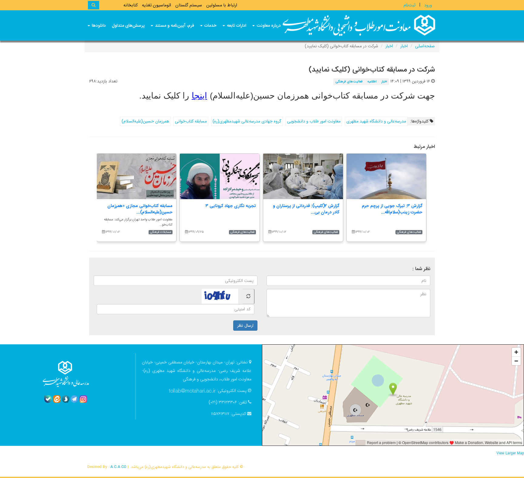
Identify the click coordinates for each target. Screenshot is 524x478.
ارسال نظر (245, 325)
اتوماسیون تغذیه (156, 5)
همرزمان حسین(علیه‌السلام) (145, 121)
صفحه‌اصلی (425, 46)
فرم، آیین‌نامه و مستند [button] (174, 25)
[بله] (48, 399)
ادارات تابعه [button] (236, 25)
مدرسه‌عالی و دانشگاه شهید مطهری (376, 121)
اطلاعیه (372, 81)
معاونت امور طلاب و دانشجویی (314, 121)
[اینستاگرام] (83, 399)
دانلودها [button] (98, 25)
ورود (428, 5)
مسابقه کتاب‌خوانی (191, 121)
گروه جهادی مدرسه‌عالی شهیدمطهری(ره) (247, 121)
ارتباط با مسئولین (221, 5)
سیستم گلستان (188, 5)
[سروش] (65, 399)
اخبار (404, 46)
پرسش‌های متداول (128, 25)
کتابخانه (130, 5)
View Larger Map (510, 453)
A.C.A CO (118, 467)
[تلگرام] (74, 399)
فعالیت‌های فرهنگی (349, 81)
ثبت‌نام (409, 5)
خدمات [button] (210, 25)
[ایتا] (57, 399)
